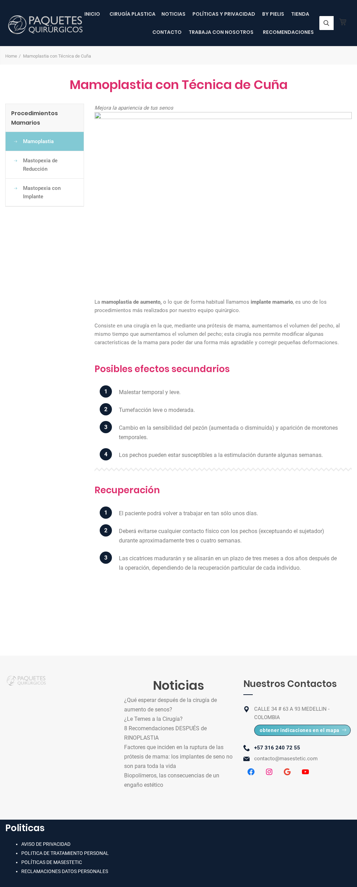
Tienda (300, 13)
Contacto (167, 32)
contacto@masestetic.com (286, 758)
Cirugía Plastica (132, 13)
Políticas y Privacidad (223, 13)
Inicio (92, 13)
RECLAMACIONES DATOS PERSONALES (64, 871)
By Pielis (273, 13)
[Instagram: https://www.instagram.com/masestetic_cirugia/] (269, 772)
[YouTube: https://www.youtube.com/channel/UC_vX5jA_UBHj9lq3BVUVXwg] (305, 772)
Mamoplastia (38, 141)
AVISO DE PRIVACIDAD (45, 844)
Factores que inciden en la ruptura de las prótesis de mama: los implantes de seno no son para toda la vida (178, 756)
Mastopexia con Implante (42, 192)
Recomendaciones (288, 32)
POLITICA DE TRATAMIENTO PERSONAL (65, 853)
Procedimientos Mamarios (34, 118)
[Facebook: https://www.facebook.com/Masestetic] (251, 772)
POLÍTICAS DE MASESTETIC (51, 862)
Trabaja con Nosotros (221, 32)
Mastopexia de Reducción (40, 164)
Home (11, 56)
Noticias (173, 13)
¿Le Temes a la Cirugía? (153, 719)
